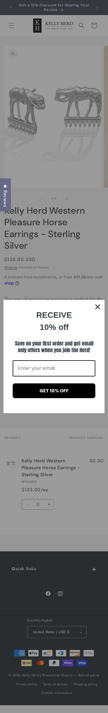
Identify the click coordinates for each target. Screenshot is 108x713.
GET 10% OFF (54, 390)
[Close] (98, 307)
